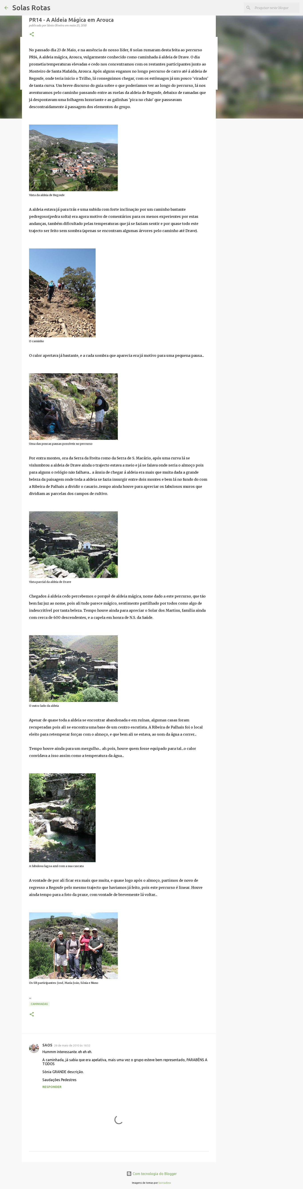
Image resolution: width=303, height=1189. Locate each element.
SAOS (47, 1045)
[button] (31, 35)
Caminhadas (39, 1003)
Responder (51, 1087)
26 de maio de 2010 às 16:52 (72, 1045)
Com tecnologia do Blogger (154, 1174)
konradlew (165, 1182)
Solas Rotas (31, 8)
